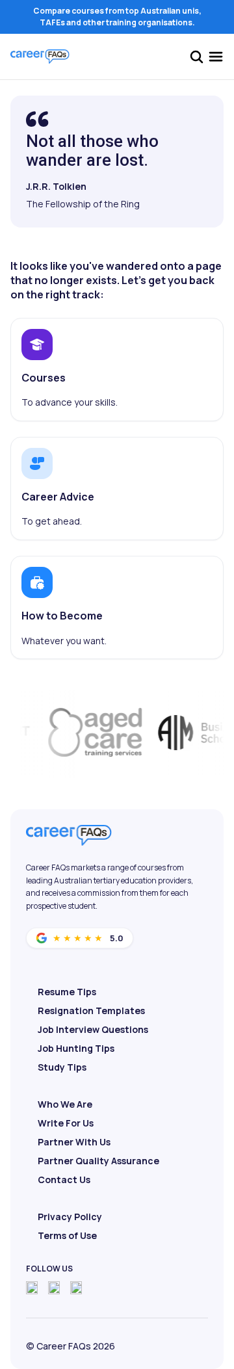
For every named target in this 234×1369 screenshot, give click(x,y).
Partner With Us (74, 1142)
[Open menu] (216, 56)
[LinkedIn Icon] (76, 1287)
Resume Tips (67, 991)
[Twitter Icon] (54, 1287)
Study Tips (62, 1067)
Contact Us (64, 1179)
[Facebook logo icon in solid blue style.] (32, 1287)
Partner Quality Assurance (98, 1160)
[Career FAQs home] (40, 56)
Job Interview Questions (93, 1029)
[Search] (196, 56)
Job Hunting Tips (76, 1048)
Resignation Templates (91, 1010)
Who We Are (65, 1104)
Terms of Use (67, 1235)
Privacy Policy (70, 1216)
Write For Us (66, 1123)
